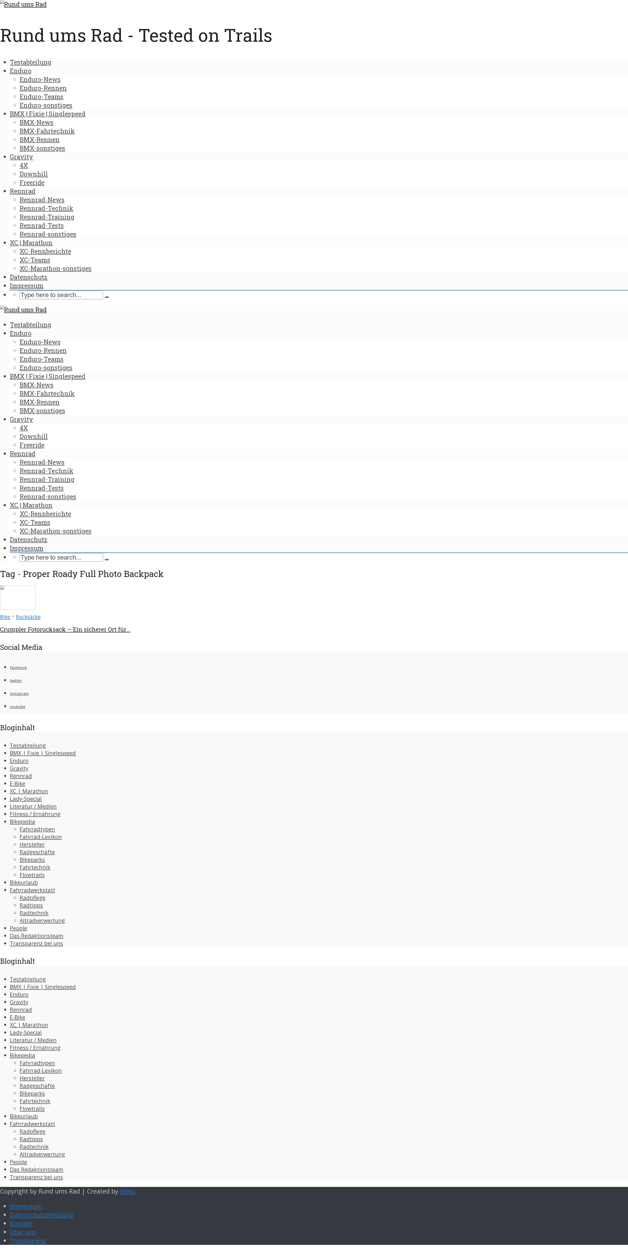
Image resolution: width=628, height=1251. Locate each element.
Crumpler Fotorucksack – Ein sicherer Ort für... (65, 629)
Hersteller (32, 844)
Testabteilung (30, 62)
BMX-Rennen (40, 139)
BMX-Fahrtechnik (47, 131)
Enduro (20, 71)
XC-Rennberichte (45, 251)
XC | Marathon (31, 242)
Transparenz (28, 1240)
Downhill (34, 174)
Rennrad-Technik (46, 208)
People (18, 928)
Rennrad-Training (47, 217)
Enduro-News (40, 79)
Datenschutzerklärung (41, 1214)
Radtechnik (34, 913)
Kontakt (21, 1223)
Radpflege (32, 897)
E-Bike (17, 783)
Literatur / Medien (33, 806)
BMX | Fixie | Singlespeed (47, 114)
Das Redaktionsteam (36, 935)
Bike (5, 616)
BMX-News (36, 122)
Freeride (32, 182)
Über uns (23, 1232)
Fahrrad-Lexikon (41, 836)
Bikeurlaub (24, 882)
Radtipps (31, 905)
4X (24, 165)
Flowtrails (32, 875)
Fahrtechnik (35, 867)
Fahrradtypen (37, 829)
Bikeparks (32, 859)
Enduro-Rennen (43, 88)
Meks (127, 1191)
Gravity (21, 156)
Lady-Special (26, 798)
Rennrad (22, 191)
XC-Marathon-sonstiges (56, 268)
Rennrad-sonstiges (48, 234)
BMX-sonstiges (42, 148)
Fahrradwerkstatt (32, 890)
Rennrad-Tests (42, 225)
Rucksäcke (28, 616)
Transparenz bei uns (36, 943)
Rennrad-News (42, 199)
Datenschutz (28, 277)
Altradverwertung (42, 920)
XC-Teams (35, 260)
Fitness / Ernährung (35, 814)
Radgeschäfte (37, 852)
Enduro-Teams (42, 96)
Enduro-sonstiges (46, 105)
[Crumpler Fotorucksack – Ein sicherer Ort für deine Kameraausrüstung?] (18, 607)
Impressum (26, 285)
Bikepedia (22, 821)
